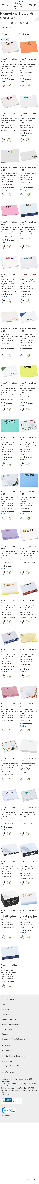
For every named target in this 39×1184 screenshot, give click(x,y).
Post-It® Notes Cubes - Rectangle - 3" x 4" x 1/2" (10, 868)
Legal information (8, 1086)
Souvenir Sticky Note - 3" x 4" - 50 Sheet (29, 174)
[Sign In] (30, 5)
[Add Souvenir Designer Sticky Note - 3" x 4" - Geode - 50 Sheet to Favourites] (3, 676)
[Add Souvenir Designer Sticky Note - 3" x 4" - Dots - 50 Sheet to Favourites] (22, 730)
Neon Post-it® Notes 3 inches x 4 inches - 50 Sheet (28, 390)
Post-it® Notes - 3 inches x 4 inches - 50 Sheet (29, 656)
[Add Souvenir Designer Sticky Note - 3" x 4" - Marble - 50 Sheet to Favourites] (22, 833)
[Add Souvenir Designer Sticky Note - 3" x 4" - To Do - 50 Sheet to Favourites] (3, 409)
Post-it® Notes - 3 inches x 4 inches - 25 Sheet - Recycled (10, 445)
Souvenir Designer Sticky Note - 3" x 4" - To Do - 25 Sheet (28, 336)
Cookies (5, 1035)
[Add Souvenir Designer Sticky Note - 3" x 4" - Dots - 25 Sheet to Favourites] (3, 518)
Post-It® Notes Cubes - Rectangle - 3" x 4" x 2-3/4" (9, 918)
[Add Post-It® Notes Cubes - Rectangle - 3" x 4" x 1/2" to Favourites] (3, 882)
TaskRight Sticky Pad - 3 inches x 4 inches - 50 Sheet (28, 282)
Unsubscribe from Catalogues (14, 1039)
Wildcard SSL (6, 1116)
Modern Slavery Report (11, 1025)
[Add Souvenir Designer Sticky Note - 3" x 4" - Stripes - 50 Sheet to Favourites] (3, 730)
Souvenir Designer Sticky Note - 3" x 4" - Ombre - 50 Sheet (10, 608)
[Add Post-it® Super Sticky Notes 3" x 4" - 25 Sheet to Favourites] (3, 355)
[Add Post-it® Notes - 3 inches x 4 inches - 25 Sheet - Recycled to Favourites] (3, 464)
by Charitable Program (14, 1066)
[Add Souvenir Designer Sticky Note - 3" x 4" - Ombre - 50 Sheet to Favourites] (3, 621)
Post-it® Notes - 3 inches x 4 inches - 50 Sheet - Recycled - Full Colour (29, 553)
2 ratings (23, 296)
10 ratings (4, 81)
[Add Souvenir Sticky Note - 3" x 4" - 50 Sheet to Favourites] (22, 194)
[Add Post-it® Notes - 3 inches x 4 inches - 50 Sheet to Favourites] (22, 676)
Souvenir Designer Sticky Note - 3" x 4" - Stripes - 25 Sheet (10, 553)
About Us (5, 1004)
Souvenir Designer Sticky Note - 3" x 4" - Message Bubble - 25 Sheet (28, 445)
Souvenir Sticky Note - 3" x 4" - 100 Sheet (29, 764)
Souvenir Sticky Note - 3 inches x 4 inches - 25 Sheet (9, 175)
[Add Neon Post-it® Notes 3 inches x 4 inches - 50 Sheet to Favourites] (22, 409)
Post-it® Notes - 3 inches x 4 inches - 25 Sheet (10, 228)
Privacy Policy (7, 1030)
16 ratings (4, 242)
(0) (35, 5)
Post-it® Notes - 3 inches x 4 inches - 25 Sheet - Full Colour (10, 66)
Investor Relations (9, 1020)
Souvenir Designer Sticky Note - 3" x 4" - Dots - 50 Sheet (28, 711)
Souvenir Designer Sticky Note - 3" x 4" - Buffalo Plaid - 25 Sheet (28, 229)
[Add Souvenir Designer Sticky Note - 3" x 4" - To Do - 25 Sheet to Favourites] (22, 355)
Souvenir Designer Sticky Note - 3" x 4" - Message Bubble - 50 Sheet (10, 765)
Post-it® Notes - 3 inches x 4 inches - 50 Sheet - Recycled (29, 499)
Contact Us (6, 1014)
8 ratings (4, 514)
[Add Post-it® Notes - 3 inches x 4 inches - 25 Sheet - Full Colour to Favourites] (3, 85)
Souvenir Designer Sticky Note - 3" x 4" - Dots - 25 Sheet (10, 499)
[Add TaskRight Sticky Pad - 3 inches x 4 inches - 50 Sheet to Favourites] (22, 301)
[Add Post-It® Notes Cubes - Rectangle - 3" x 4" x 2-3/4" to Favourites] (3, 937)
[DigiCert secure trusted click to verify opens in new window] (9, 1111)
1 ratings (23, 81)
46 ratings (4, 190)
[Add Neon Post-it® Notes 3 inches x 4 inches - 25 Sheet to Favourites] (22, 85)
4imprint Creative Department (13, 1056)
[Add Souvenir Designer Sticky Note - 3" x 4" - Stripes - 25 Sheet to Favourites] (3, 572)
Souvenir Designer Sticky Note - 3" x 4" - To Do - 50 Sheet (10, 390)
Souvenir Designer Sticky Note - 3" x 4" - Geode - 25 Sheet (28, 608)
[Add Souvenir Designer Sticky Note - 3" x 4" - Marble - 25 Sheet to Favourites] (3, 833)
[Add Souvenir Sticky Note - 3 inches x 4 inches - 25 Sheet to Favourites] (3, 194)
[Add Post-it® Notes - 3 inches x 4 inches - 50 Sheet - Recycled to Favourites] (22, 518)
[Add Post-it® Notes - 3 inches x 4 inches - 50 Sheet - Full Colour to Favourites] (3, 140)
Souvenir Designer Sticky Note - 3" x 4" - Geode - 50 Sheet (10, 657)
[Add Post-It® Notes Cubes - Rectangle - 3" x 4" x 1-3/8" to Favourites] (22, 882)
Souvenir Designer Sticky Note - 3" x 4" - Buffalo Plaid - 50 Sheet (10, 972)
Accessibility (6, 1009)
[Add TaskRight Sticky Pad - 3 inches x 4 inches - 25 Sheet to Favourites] (22, 140)
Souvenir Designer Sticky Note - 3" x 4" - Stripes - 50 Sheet (10, 711)
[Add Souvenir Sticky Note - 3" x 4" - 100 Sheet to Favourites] (22, 779)
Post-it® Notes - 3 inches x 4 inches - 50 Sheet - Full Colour (10, 121)
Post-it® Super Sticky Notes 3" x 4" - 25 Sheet (9, 335)
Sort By (18, 34)
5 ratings (4, 296)
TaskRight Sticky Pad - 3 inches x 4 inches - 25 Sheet (28, 121)
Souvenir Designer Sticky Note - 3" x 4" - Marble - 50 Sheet (28, 814)
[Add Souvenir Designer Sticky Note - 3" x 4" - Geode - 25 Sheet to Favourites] (22, 621)
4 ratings (23, 135)
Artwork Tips (7, 1061)
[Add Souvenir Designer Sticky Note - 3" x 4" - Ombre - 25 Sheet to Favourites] (22, 937)
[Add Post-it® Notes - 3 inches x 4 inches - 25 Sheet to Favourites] (3, 246)
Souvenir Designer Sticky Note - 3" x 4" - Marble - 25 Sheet (10, 814)
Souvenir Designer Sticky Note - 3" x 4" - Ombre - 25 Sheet (28, 918)
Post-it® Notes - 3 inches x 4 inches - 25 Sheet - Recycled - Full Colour (10, 282)
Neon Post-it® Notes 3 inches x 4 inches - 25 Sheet (28, 66)
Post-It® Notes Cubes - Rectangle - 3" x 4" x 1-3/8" (28, 869)
